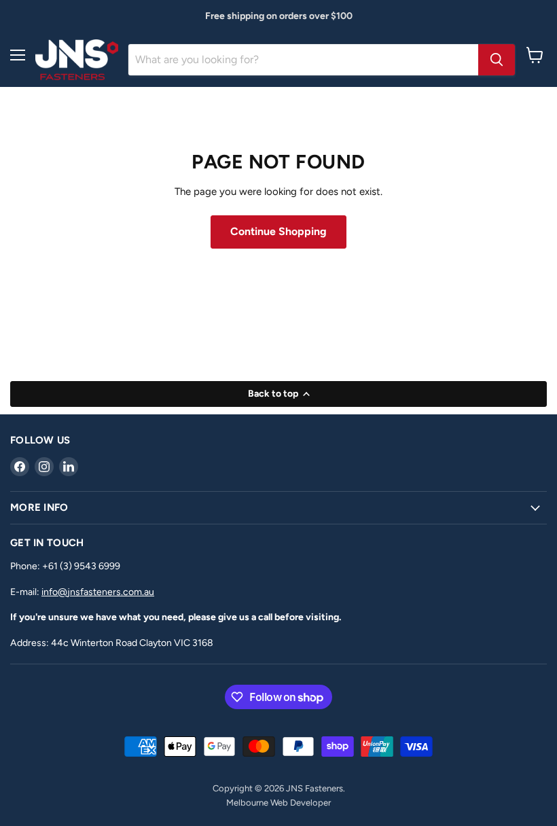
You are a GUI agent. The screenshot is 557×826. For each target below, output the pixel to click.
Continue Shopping (278, 231)
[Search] (496, 59)
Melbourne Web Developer (278, 802)
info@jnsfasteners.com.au (97, 592)
